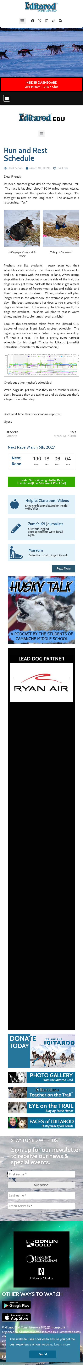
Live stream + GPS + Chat (41, 87)
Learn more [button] (62, 1344)
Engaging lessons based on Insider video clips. (46, 507)
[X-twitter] (39, 20)
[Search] (60, 20)
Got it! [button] (43, 1354)
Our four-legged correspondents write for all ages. (45, 531)
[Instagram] (46, 20)
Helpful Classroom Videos (47, 500)
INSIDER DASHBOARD (41, 82)
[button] (22, 21)
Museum (36, 550)
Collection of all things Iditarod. (48, 555)
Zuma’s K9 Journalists (45, 523)
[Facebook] (33, 20)
